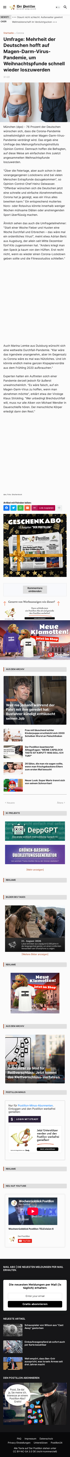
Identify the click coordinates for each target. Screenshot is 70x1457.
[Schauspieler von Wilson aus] (12, 1330)
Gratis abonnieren (35, 1304)
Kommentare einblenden (35, 590)
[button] (4, 7)
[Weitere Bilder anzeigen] (35, 954)
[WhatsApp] (20, 508)
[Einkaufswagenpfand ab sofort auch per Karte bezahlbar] (12, 1346)
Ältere (60, 802)
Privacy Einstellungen (19, 1442)
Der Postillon (35, 1448)
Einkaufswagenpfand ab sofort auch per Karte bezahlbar (45, 1343)
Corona (20, 33)
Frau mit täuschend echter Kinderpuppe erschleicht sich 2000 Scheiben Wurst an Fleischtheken (45, 733)
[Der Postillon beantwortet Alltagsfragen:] (13, 751)
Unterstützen (41, 1442)
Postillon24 (56, 1442)
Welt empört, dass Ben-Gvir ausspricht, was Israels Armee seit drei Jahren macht (44, 1361)
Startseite (8, 33)
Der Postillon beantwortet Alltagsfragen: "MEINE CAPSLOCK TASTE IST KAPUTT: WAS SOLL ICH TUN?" (44, 751)
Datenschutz (46, 1438)
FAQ (19, 1438)
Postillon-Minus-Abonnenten (35, 1105)
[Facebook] (6, 508)
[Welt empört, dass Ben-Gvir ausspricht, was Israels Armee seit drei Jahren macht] (12, 1363)
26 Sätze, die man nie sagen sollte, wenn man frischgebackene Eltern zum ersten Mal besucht (44, 766)
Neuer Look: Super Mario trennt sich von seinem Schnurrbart (45, 782)
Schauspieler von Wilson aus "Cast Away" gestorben (44, 1326)
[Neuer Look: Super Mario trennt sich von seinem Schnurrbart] (13, 785)
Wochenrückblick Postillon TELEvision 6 (31, 1228)
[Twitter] (13, 508)
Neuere (11, 802)
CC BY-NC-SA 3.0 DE (24, 1451)
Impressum (30, 1438)
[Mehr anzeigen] (59, 508)
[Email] (27, 508)
